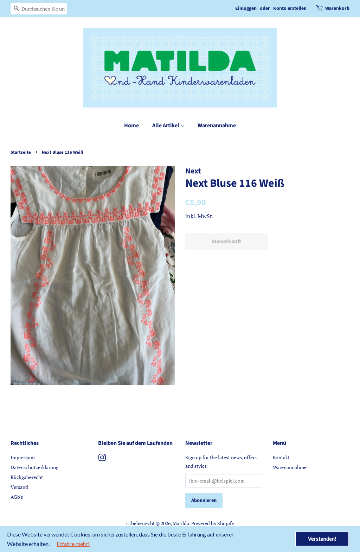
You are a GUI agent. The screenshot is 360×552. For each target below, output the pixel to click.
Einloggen (246, 8)
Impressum (23, 457)
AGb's (17, 496)
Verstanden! (322, 538)
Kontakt (281, 457)
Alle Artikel (166, 125)
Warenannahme (217, 125)
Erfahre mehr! (73, 543)
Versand (19, 487)
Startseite (21, 152)
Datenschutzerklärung (34, 467)
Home (131, 125)
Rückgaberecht (27, 477)
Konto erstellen (290, 8)
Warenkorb (337, 8)
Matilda (181, 523)
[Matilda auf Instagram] (102, 458)
